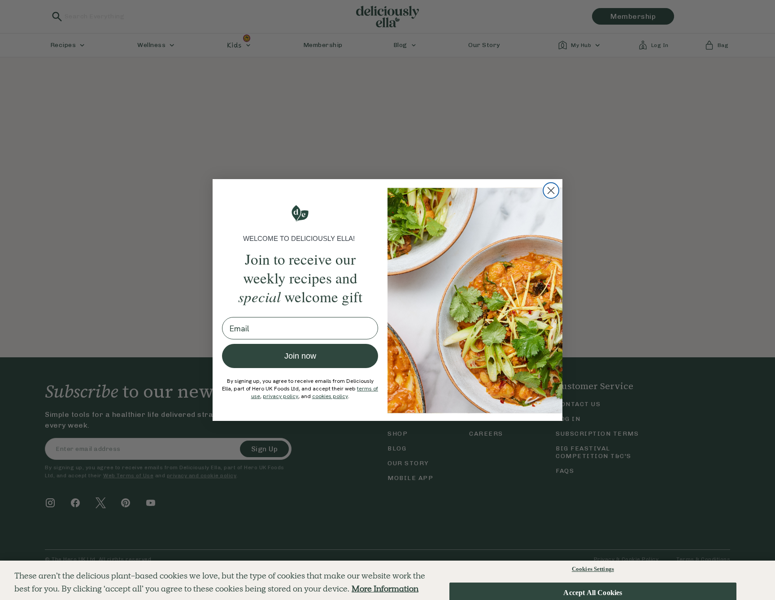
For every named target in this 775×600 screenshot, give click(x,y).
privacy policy (280, 396)
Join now (300, 355)
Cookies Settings (593, 569)
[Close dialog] (551, 190)
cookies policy (330, 396)
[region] (387, 580)
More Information (385, 588)
